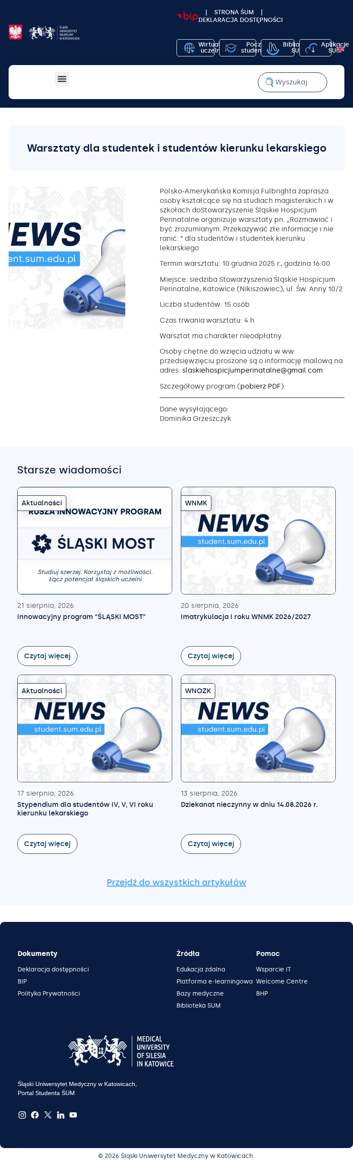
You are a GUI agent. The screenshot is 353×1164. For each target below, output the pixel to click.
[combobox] (292, 82)
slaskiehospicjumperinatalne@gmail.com (252, 370)
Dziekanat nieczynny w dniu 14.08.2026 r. (249, 804)
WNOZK (198, 691)
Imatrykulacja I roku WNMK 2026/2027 (246, 617)
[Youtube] (73, 1115)
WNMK (196, 503)
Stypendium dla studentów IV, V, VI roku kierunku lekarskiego (85, 808)
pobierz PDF (260, 386)
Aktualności (42, 503)
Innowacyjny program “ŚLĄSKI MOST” (81, 617)
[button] (62, 79)
